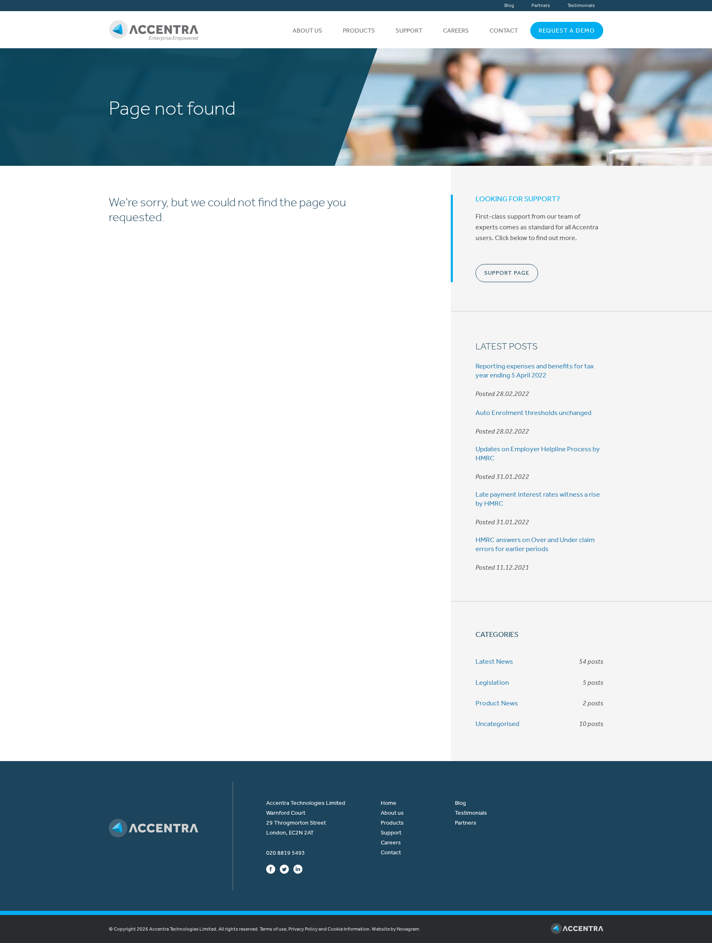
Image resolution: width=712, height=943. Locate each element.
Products (359, 30)
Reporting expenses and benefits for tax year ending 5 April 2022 (534, 370)
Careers (456, 30)
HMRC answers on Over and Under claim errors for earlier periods (535, 544)
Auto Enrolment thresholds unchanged (533, 412)
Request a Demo (567, 30)
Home (388, 802)
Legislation (492, 682)
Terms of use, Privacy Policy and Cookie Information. (315, 929)
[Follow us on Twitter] (284, 869)
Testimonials (581, 5)
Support (409, 30)
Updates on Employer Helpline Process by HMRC (537, 453)
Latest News (494, 661)
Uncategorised (497, 723)
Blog (509, 5)
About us (307, 30)
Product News (496, 703)
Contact (504, 30)
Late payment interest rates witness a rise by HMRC (537, 498)
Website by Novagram (395, 929)
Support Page (506, 272)
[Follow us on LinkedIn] (297, 869)
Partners (541, 5)
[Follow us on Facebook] (270, 869)
